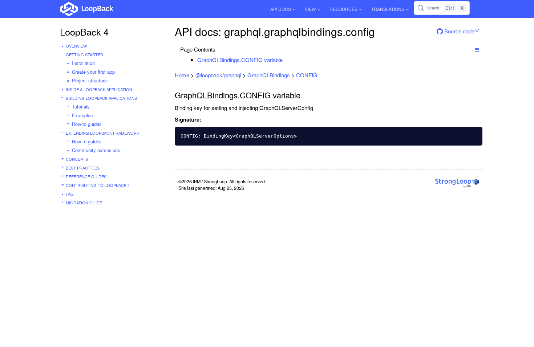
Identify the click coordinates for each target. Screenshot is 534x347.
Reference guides (86, 176)
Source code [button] (458, 31)
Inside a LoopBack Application (99, 89)
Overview (76, 46)
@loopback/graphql (218, 75)
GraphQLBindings (268, 75)
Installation (83, 63)
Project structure (89, 80)
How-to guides (87, 124)
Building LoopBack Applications (101, 98)
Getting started (84, 54)
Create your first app (93, 71)
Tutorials (81, 106)
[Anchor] (286, 59)
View (310, 9)
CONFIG (306, 75)
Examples (82, 115)
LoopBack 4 (84, 31)
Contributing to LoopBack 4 (98, 185)
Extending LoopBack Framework (102, 133)
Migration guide (84, 202)
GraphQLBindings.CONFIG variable (240, 60)
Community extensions (96, 150)
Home (182, 75)
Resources (343, 9)
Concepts (77, 159)
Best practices (83, 168)
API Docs (280, 9)
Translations (387, 9)
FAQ (70, 194)
